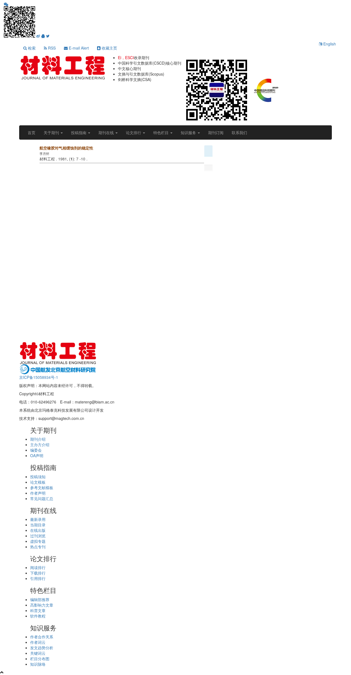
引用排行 (38, 578)
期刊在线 (106, 132)
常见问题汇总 (41, 498)
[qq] (43, 36)
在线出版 (38, 530)
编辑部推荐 (39, 599)
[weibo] (38, 36)
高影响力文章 (41, 605)
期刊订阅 (215, 132)
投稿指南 (79, 132)
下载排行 (38, 573)
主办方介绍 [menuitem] (39, 444)
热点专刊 (38, 546)
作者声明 (38, 493)
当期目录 (38, 524)
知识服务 (189, 132)
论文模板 (38, 482)
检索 (31, 48)
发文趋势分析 (41, 647)
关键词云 (38, 653)
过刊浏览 (38, 535)
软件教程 (38, 616)
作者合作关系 (41, 636)
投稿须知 (38, 476)
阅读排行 (38, 567)
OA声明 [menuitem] (36, 455)
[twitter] (48, 36)
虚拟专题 (38, 541)
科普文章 (38, 610)
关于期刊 (52, 132)
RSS (51, 48)
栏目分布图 (39, 658)
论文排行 (134, 132)
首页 (31, 132)
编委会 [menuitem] (36, 450)
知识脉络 (38, 664)
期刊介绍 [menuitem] (38, 439)
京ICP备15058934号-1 (38, 377)
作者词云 (38, 642)
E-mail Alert (78, 48)
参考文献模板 (41, 487)
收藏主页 (109, 48)
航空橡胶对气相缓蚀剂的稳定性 (66, 148)
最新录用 (38, 519)
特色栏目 (161, 132)
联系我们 (239, 132)
